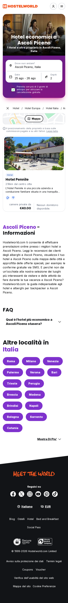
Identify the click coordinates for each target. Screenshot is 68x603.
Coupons (27, 569)
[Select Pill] (53, 6)
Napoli (33, 405)
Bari (54, 372)
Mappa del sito (22, 586)
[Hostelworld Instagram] (30, 494)
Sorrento (36, 417)
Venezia (53, 361)
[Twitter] (21, 494)
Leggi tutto (52, 131)
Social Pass (34, 527)
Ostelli (21, 518)
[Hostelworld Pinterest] (46, 494)
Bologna (13, 417)
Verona (35, 372)
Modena (35, 394)
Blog (12, 518)
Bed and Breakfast (47, 518)
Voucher (41, 569)
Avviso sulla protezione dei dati (24, 561)
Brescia (12, 394)
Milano (31, 361)
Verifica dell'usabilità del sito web (34, 577)
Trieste (12, 383)
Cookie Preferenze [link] (44, 586)
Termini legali (54, 561)
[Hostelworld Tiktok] (55, 494)
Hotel (10, 175)
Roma (11, 361)
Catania (12, 428)
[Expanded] (7, 108)
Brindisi (12, 405)
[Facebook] (13, 494)
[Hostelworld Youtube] (38, 494)
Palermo (13, 372)
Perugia (34, 383)
